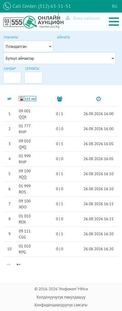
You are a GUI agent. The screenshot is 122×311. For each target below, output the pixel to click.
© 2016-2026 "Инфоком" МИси (61, 289)
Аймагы (63, 37)
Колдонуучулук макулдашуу (61, 297)
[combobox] (28, 46)
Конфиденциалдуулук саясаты (61, 305)
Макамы (11, 37)
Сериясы (32, 68)
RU (114, 6)
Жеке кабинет (86, 18)
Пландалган (16, 46)
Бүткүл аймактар (20, 58)
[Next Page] (18, 264)
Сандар (10, 68)
